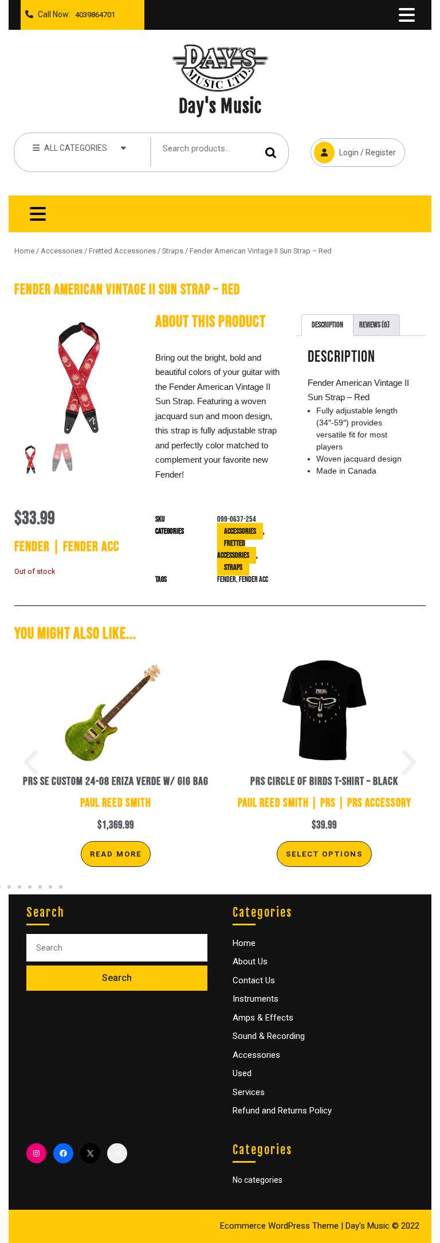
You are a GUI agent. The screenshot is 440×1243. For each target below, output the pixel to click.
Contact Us (254, 980)
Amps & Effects (263, 1018)
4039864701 (92, 12)
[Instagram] (36, 1153)
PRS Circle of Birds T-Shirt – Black (324, 781)
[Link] (117, 1153)
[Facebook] (63, 1153)
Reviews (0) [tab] (374, 325)
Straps (172, 251)
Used (242, 1073)
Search (271, 152)
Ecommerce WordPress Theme (279, 1226)
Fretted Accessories (122, 251)
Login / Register (353, 147)
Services (249, 1092)
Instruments (255, 999)
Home (24, 251)
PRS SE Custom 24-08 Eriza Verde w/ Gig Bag (116, 781)
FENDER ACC (253, 579)
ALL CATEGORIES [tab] (75, 148)
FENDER (226, 579)
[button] (31, 762)
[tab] (406, 15)
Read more (116, 854)
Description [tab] (327, 325)
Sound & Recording (269, 1036)
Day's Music (220, 106)
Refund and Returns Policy (282, 1110)
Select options (324, 854)
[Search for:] (116, 948)
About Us (250, 961)
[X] (90, 1153)
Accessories (61, 251)
